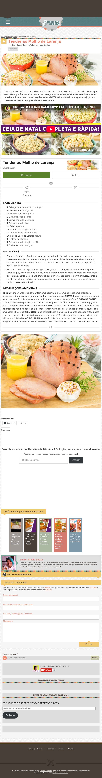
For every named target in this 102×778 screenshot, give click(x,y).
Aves (15, 37)
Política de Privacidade (60, 773)
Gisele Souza (17, 45)
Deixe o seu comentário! (19, 574)
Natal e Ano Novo (36, 45)
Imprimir (28, 175)
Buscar (94, 658)
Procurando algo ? (10, 654)
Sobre (39, 749)
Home (30, 749)
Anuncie (71, 749)
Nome (10, 595)
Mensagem (8, 621)
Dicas (61, 749)
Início (3, 37)
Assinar (76, 460)
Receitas (9, 37)
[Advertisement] (34, 484)
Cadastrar (10, 715)
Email (18, 604)
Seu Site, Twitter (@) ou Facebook (17, 614)
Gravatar (47, 588)
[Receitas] (4, 41)
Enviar (88, 644)
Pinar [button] (77, 175)
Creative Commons (46, 771)
